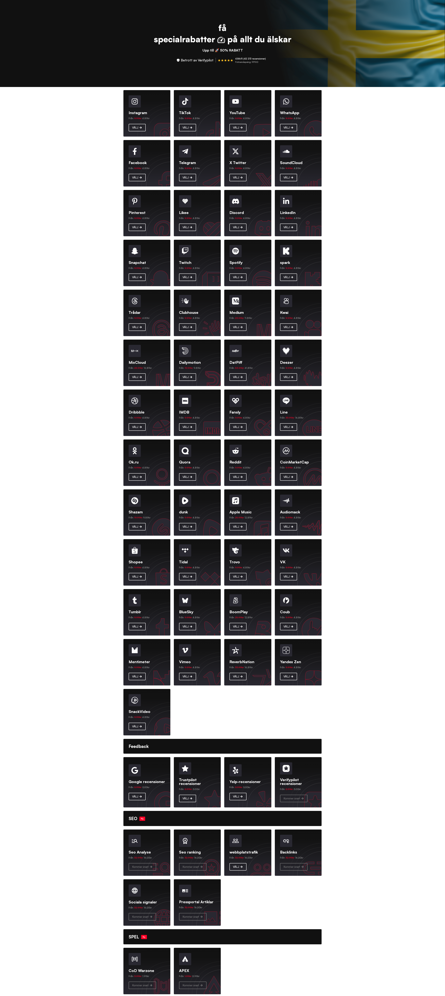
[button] (294, 798)
